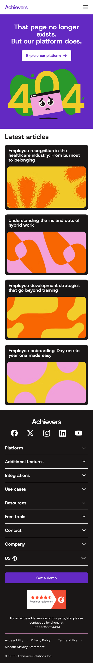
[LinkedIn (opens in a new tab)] (62, 433)
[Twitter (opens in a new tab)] (30, 433)
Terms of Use (67, 640)
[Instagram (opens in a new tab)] (46, 433)
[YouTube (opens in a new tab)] (78, 433)
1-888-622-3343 (46, 627)
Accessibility (14, 640)
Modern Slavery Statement (24, 647)
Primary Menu (85, 7)
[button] (46, 448)
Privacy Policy (41, 640)
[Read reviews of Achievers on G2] (46, 599)
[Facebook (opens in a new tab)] (14, 433)
